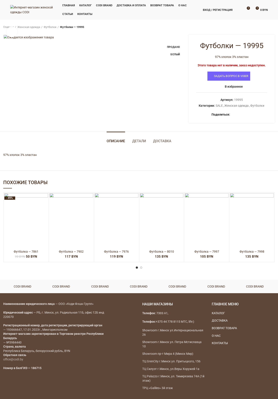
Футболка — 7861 (26, 251)
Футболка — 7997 (206, 251)
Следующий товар (272, 27)
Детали (139, 141)
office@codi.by (13, 359)
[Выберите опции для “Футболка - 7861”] (44, 210)
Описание (116, 141)
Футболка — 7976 (116, 251)
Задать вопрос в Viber (231, 76)
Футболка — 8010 (161, 251)
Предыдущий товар (264, 27)
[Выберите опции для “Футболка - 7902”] (89, 210)
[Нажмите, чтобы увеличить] (12, 31)
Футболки (50, 27)
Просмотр (44, 220)
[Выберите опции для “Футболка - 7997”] (225, 210)
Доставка (162, 141)
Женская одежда (28, 27)
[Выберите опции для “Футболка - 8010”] (180, 210)
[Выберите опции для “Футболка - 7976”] (135, 210)
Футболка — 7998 (252, 251)
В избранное (234, 86)
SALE (219, 105)
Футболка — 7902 (71, 251)
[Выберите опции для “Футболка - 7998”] (270, 210)
